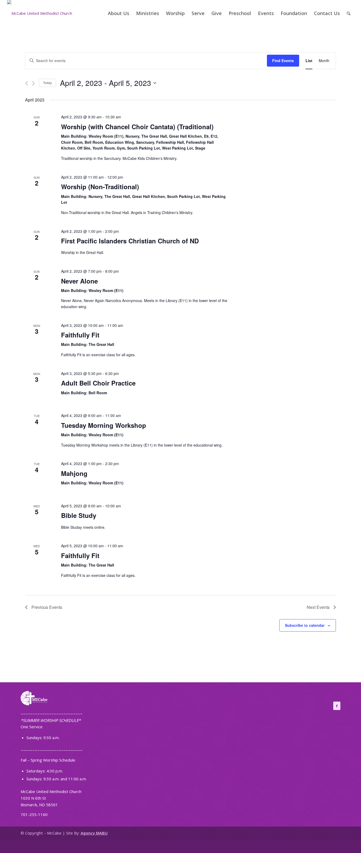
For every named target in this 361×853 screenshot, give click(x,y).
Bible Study (78, 515)
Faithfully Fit (80, 334)
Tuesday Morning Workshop (103, 425)
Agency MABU (94, 833)
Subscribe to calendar (305, 625)
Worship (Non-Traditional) (100, 186)
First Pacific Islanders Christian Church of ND (130, 240)
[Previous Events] (26, 83)
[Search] (348, 13)
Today (47, 82)
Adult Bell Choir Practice (98, 382)
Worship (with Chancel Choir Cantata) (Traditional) (137, 126)
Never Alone (79, 280)
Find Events (283, 60)
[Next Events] (33, 83)
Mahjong (74, 473)
